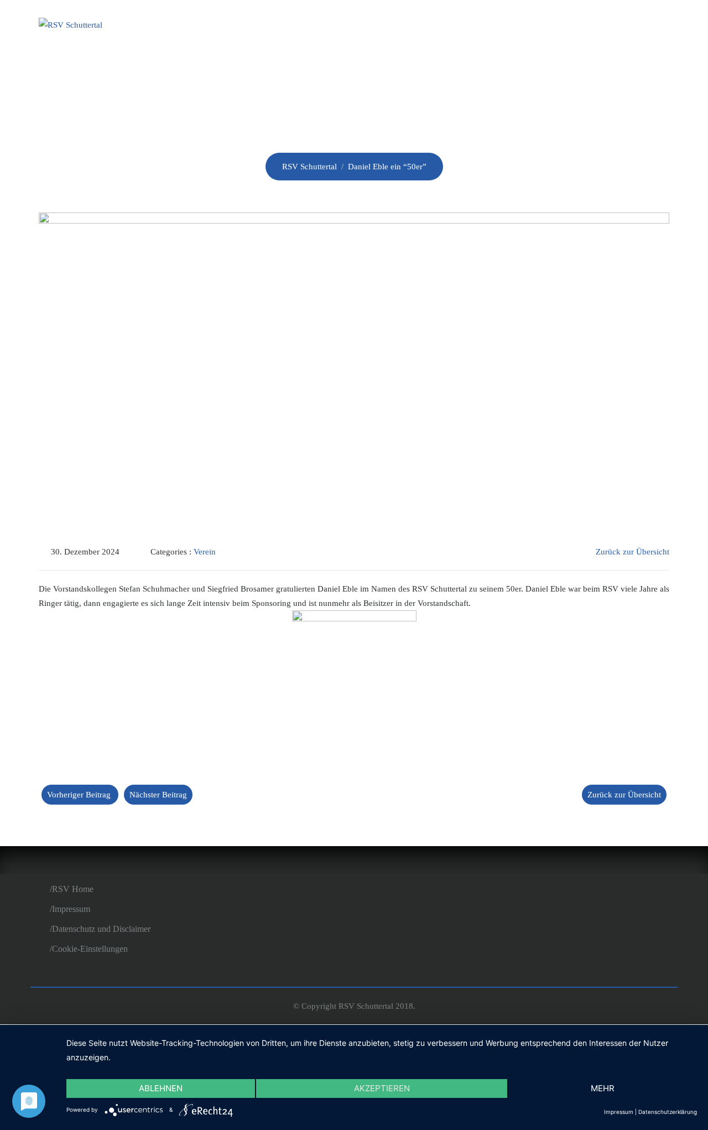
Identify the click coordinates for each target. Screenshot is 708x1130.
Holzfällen (553, 26)
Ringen (477, 26)
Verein (365, 26)
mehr (603, 1088)
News (420, 26)
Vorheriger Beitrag (79, 794)
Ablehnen (161, 1088)
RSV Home (72, 889)
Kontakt (634, 26)
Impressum (71, 909)
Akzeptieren (382, 1088)
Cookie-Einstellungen (90, 948)
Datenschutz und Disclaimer (101, 929)
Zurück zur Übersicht (632, 551)
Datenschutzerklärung (667, 1111)
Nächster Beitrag (158, 794)
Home (309, 26)
